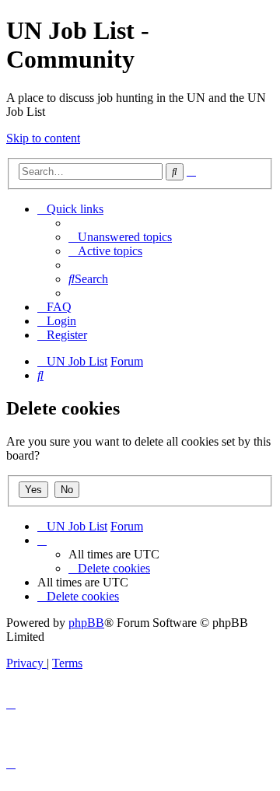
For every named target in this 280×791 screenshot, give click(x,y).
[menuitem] (120, 236)
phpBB (86, 622)
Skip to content (43, 138)
